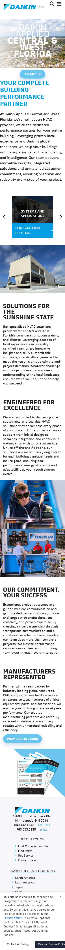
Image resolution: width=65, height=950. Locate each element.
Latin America (24, 882)
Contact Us (32, 74)
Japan (19, 887)
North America (25, 878)
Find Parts (25, 851)
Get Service (26, 855)
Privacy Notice (13, 918)
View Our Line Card (22, 739)
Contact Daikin (28, 860)
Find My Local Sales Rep (34, 846)
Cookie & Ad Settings (18, 944)
